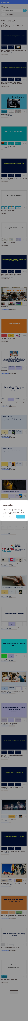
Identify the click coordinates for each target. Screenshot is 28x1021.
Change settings (7, 516)
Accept (21, 516)
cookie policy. (10, 513)
